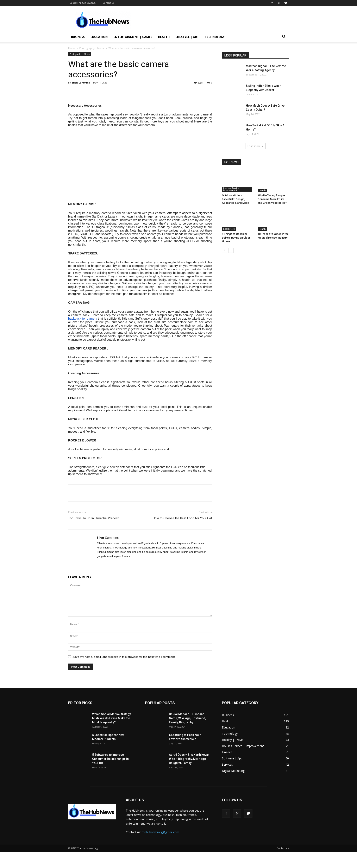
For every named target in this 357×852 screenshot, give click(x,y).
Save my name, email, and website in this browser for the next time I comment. (124, 656)
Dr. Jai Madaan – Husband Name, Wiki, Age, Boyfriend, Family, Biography (187, 718)
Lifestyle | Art (187, 37)
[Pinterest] (279, 3)
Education (99, 37)
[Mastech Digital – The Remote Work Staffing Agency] (232, 71)
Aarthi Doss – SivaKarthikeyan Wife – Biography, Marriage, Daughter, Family (189, 759)
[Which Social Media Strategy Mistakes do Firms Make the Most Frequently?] (78, 719)
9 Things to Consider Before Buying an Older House (236, 237)
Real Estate (229, 228)
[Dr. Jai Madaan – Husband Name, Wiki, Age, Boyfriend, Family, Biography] (155, 719)
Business (78, 37)
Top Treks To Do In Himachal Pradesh (93, 518)
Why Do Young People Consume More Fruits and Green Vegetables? (272, 199)
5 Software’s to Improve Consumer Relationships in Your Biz (110, 759)
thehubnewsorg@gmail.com (160, 832)
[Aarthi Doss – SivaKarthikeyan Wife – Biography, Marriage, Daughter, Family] (155, 760)
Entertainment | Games (132, 37)
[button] (284, 37)
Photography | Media (92, 48)
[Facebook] (272, 3)
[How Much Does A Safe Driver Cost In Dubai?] (232, 111)
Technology (215, 37)
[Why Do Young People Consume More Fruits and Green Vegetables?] (273, 181)
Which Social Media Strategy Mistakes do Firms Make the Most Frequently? (111, 718)
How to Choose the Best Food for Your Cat (182, 518)
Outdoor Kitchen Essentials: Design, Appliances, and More (235, 199)
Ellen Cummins (81, 82)
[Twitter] (286, 3)
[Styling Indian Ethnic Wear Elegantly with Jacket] (232, 91)
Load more (254, 146)
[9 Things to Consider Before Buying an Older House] (237, 220)
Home (71, 48)
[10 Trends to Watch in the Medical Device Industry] (273, 220)
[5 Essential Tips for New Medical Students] (78, 740)
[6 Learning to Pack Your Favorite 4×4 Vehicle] (155, 740)
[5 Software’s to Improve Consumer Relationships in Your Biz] (78, 760)
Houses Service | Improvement (232, 189)
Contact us (108, 2)
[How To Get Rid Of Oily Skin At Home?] (232, 130)
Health (164, 37)
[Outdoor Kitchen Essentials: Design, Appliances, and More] (237, 181)
